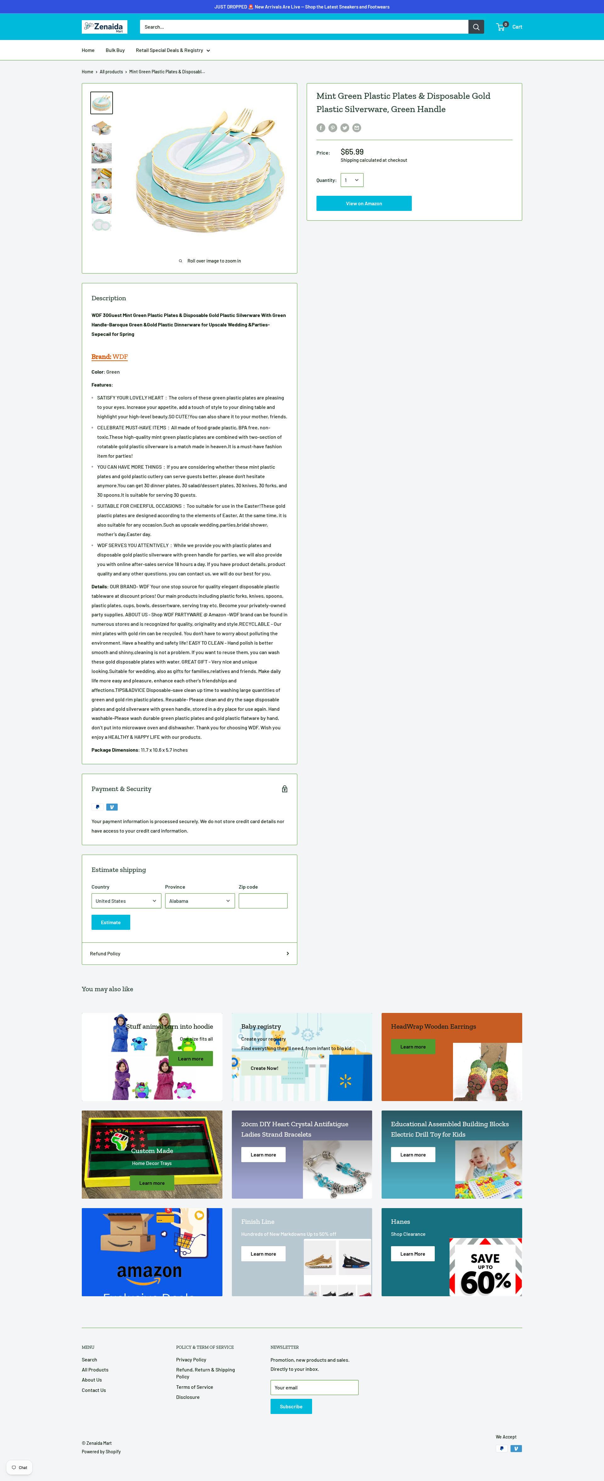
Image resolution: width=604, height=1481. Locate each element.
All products (111, 71)
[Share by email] (356, 127)
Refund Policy (105, 953)
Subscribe (291, 1406)
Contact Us (94, 1390)
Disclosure (188, 1397)
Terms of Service (194, 1387)
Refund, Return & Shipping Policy (205, 1372)
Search (89, 1359)
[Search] (476, 27)
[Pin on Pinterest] (332, 127)
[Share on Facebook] (320, 127)
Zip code (248, 887)
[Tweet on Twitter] (344, 127)
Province (175, 887)
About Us (92, 1379)
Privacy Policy (191, 1359)
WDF (110, 356)
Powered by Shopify (101, 1451)
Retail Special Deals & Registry (169, 50)
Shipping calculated (361, 160)
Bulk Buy (115, 50)
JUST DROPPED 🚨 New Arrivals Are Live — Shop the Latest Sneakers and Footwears (302, 6)
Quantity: (326, 180)
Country (100, 887)
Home (88, 50)
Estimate (111, 922)
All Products (95, 1369)
